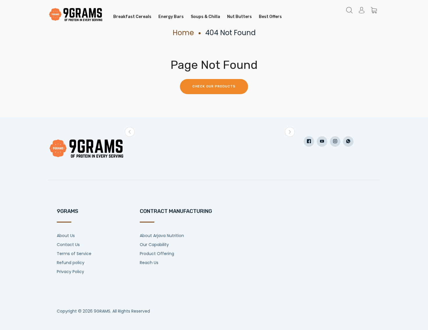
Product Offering (157, 254)
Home (183, 32)
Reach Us (149, 263)
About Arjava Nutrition (162, 235)
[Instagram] (335, 141)
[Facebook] (309, 141)
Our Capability (154, 245)
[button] (130, 132)
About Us (66, 235)
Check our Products (214, 86)
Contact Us (68, 245)
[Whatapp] (348, 141)
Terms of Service (74, 254)
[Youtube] (322, 141)
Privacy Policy (70, 272)
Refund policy (70, 263)
